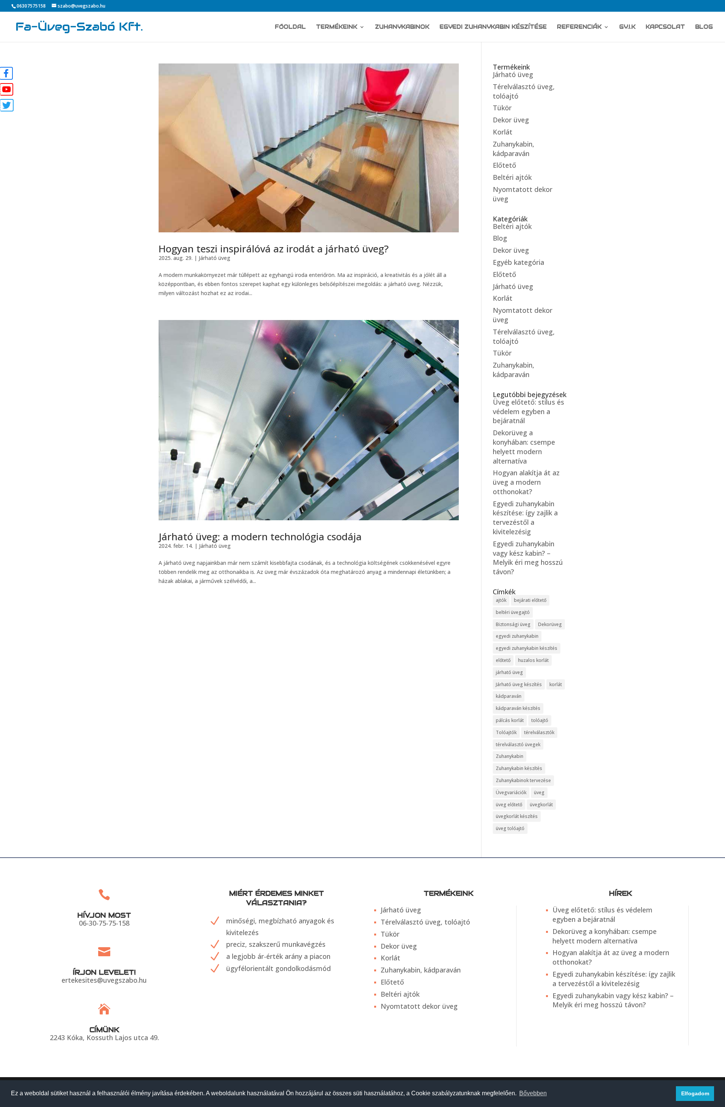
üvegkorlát (541, 804)
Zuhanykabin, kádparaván (513, 148)
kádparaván (508, 696)
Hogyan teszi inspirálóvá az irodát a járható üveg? (274, 248)
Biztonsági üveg (513, 624)
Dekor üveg (511, 119)
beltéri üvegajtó (513, 612)
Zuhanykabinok (402, 27)
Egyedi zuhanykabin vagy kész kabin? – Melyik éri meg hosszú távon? (528, 557)
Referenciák (579, 27)
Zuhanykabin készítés (519, 768)
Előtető (504, 165)
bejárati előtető (530, 600)
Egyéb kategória (518, 262)
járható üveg (509, 672)
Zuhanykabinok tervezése (523, 780)
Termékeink (336, 27)
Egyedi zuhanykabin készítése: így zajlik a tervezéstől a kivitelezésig (525, 517)
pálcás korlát (510, 720)
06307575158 (31, 6)
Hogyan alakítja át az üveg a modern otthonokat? (526, 482)
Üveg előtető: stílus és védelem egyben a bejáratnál (528, 411)
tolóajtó (539, 720)
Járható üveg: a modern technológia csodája (260, 536)
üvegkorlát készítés (517, 816)
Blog (704, 27)
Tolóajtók (506, 732)
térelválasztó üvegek (518, 744)
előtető (503, 660)
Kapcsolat (665, 27)
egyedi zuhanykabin (517, 636)
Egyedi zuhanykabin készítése (493, 27)
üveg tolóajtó (510, 828)
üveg (539, 792)
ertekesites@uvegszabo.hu (104, 980)
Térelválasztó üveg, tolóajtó (425, 921)
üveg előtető (509, 804)
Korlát (502, 131)
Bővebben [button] (533, 1093)
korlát (555, 684)
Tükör (502, 107)
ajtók (501, 600)
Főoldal (290, 27)
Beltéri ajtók (512, 177)
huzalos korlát (533, 660)
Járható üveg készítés (519, 684)
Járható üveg (214, 257)
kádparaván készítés (518, 708)
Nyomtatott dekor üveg (419, 1006)
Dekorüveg (550, 624)
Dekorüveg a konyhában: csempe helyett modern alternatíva (524, 446)
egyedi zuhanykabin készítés (526, 648)
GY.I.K (627, 27)
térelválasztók (539, 732)
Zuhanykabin (509, 756)
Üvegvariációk (511, 792)
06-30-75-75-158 (104, 923)
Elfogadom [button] (695, 1093)
